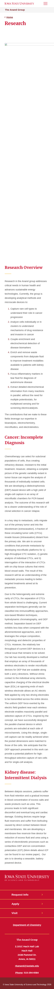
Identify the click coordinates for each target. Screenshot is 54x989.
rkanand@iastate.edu (27, 966)
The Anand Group (15, 10)
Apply (15, 903)
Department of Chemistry (27, 925)
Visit (14, 912)
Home (9, 17)
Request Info (20, 894)
